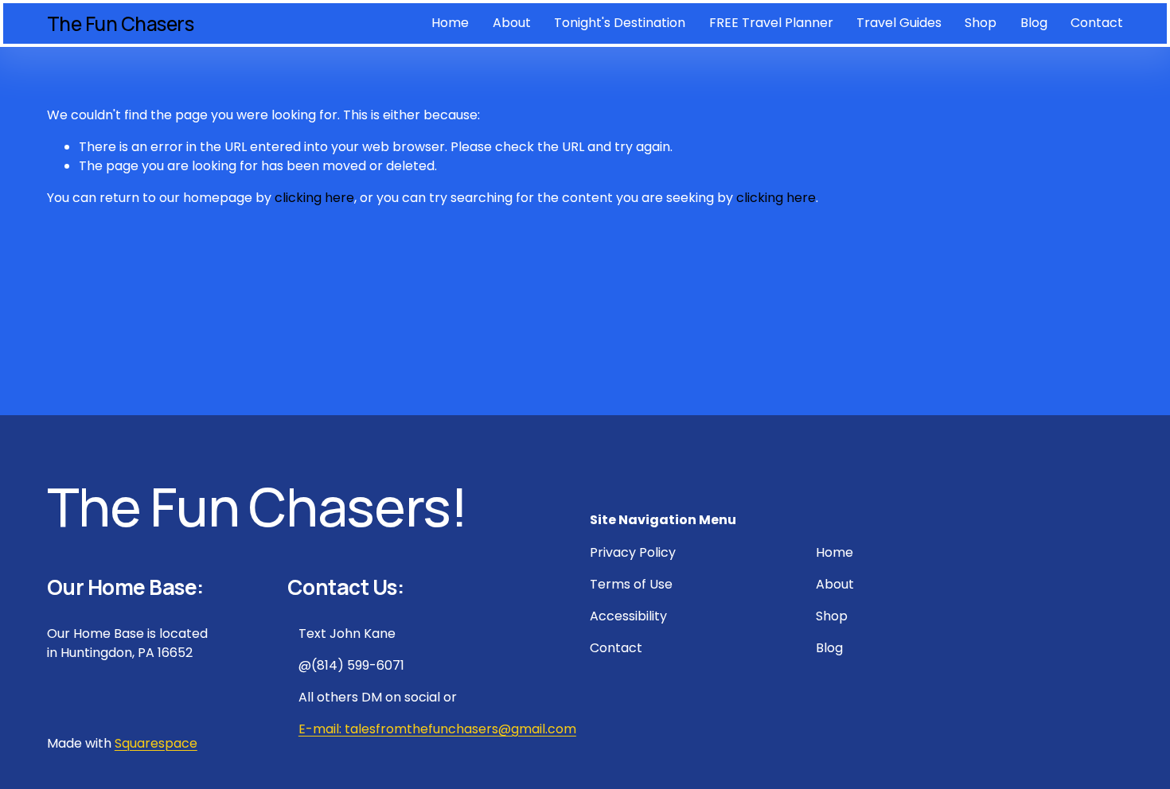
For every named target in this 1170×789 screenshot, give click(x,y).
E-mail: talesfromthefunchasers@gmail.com (437, 729)
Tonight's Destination (619, 23)
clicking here (314, 198)
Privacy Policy (633, 552)
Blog (1033, 23)
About (512, 23)
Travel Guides (899, 23)
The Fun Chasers (120, 23)
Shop (980, 23)
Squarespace (156, 743)
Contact (1097, 23)
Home (450, 23)
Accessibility (628, 616)
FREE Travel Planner (771, 23)
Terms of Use (631, 584)
